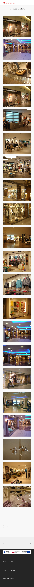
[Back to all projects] (17, 542)
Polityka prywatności (9, 570)
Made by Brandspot (8, 578)
